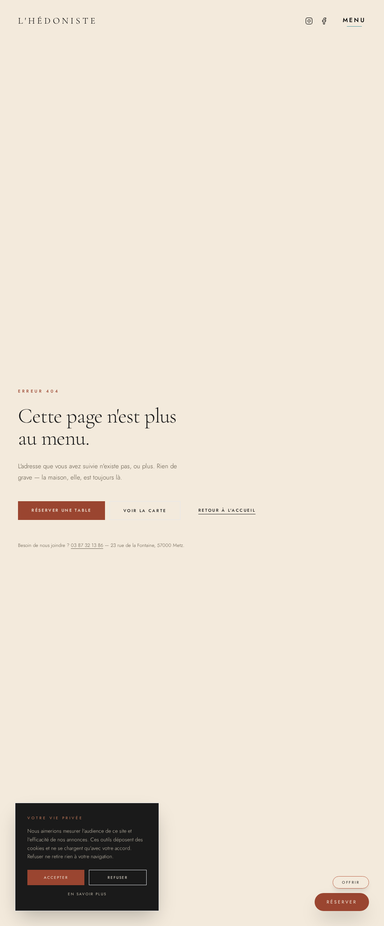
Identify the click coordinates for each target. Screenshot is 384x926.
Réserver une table (62, 510)
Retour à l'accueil (227, 510)
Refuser (118, 877)
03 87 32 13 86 (87, 545)
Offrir (351, 882)
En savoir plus (87, 894)
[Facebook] (324, 21)
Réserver (342, 902)
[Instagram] (309, 21)
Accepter (56, 877)
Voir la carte (144, 511)
